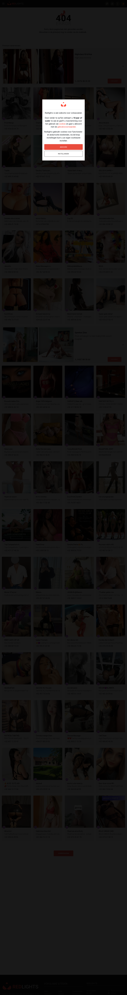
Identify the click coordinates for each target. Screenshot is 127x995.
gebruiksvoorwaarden (66, 127)
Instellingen (63, 154)
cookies (62, 124)
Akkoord (63, 147)
